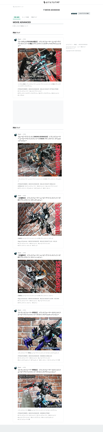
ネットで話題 (25, 17)
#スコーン (34, 302)
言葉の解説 (16, 17)
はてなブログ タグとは (71, 46)
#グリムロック (38, 188)
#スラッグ (34, 245)
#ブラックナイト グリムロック (25, 188)
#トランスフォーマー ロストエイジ (27, 415)
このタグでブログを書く (84, 13)
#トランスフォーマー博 (54, 360)
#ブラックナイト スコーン (24, 302)
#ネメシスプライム (35, 417)
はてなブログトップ (70, 48)
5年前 (24, 39)
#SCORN (56, 298)
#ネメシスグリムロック (24, 360)
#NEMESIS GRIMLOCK (46, 356)
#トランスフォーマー (23, 91)
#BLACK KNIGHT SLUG (46, 241)
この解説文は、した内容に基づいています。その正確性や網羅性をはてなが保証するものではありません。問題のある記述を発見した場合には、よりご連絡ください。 (20, 26)
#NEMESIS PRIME (44, 413)
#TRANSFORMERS (23, 89)
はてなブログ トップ (18, 6)
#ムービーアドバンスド (36, 91)
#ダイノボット (46, 188)
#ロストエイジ (55, 93)
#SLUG (55, 241)
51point (20, 39)
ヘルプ (78, 46)
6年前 (24, 195)
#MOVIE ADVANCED (34, 89)
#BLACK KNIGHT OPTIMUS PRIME (49, 89)
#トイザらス (21, 95)
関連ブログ (34, 17)
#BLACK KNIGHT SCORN (46, 298)
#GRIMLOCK (21, 186)
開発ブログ (83, 46)
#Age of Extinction (22, 241)
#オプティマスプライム (45, 93)
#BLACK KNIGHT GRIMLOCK (47, 184)
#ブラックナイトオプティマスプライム (28, 93)
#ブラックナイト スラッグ (24, 245)
